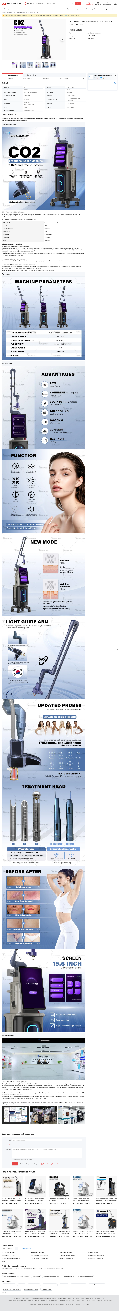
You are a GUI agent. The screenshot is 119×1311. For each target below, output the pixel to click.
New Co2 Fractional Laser (78, 1285)
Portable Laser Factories (49, 1285)
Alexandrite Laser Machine (95, 1255)
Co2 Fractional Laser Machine (39, 1255)
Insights (103, 1298)
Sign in (115, 4)
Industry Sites (71, 1298)
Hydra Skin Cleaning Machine (67, 1255)
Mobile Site (97, 1298)
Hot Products (17, 1298)
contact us (65, 15)
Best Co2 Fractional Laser (31, 1289)
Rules (116, 9)
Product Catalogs (26, 1248)
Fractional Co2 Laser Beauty (96, 1285)
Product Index (89, 1298)
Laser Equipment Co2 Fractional (11, 1289)
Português (30, 1300)
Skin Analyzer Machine (66, 1258)
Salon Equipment (24, 1276)
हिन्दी (83, 1300)
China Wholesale (52, 1298)
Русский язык (44, 1300)
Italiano (51, 1300)
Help (86, 9)
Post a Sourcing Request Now (50, 1164)
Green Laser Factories (9, 1285)
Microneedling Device (68, 1276)
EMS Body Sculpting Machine (9, 1255)
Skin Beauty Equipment (32, 12)
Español (24, 1300)
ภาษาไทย (88, 1300)
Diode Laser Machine (65, 1252)
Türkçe (93, 1300)
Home (3, 12)
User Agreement (69, 1304)
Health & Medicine (11, 12)
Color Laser (22, 1285)
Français (37, 1300)
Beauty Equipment (21, 12)
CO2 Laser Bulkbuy (47, 1289)
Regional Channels (80, 1298)
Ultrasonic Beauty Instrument (51, 1276)
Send (15, 1164)
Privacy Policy (85, 1304)
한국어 (73, 1300)
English (19, 1300)
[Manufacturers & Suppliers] (11, 3)
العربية (68, 1300)
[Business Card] (115, 83)
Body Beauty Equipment (9, 1276)
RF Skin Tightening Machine (85, 1276)
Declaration (77, 1304)
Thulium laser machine (37, 1252)
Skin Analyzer (36, 1276)
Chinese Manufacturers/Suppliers (39, 1298)
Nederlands (63, 1300)
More (3, 1292)
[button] (80, 78)
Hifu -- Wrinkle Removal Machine (39, 1258)
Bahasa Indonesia (108, 1300)
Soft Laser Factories (33, 1285)
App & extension (96, 9)
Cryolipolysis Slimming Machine (10, 1258)
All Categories (7, 9)
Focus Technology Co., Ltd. (48, 1304)
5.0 (95, 78)
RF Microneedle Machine (95, 1258)
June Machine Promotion (8, 1252)
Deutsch (56, 1300)
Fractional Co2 (64, 1285)
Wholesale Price (62, 1298)
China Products (25, 1298)
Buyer (77, 9)
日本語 (78, 1300)
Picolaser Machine (93, 1252)
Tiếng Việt (99, 1300)
